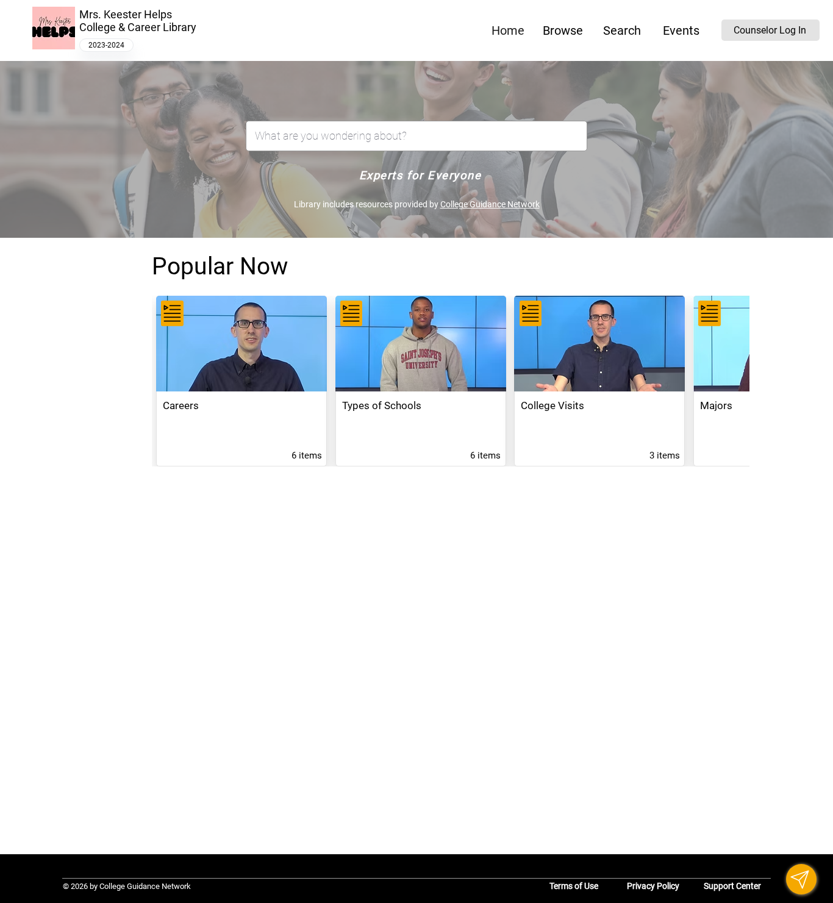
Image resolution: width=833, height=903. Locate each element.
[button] (562, 30)
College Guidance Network (490, 204)
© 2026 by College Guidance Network (127, 886)
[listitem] (241, 381)
